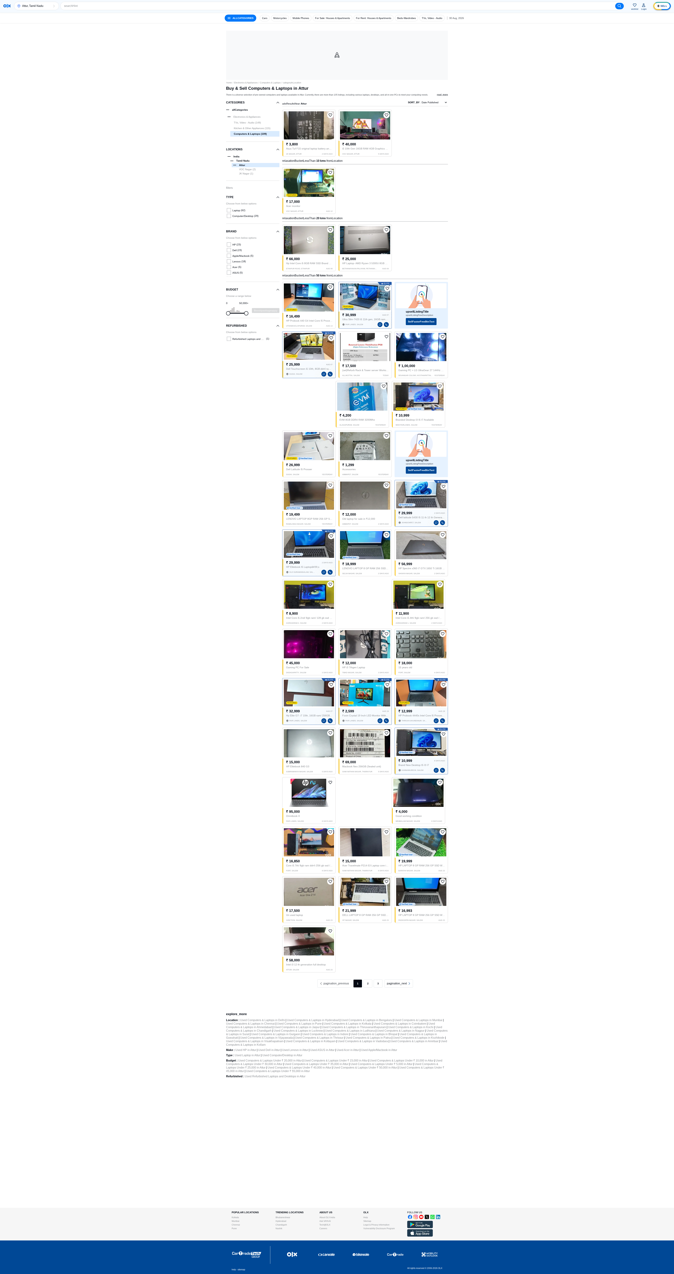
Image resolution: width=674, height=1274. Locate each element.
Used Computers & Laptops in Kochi (410, 1027)
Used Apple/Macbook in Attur (379, 1049)
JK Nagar (246, 173)
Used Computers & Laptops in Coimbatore (400, 1023)
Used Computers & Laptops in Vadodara (363, 1041)
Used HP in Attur (245, 1049)
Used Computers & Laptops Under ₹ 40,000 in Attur (299, 1067)
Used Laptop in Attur (247, 1055)
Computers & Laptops (270, 82)
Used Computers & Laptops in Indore (325, 1034)
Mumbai (235, 1221)
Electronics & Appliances (246, 82)
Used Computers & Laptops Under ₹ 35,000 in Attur (316, 1064)
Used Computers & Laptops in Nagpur (400, 1030)
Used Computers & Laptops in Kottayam (311, 1041)
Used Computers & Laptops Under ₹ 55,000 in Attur (278, 1071)
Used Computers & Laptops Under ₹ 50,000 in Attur (365, 1067)
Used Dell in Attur (269, 1049)
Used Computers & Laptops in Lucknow (298, 1030)
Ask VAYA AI (325, 1221)
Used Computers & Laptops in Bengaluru (366, 1020)
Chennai (236, 1225)
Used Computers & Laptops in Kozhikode (418, 1037)
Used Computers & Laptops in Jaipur (297, 1027)
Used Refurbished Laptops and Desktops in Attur (275, 1076)
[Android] (420, 1227)
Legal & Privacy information (376, 1225)
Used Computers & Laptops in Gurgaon (275, 1034)
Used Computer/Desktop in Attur (282, 1055)
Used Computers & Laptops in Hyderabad (313, 1020)
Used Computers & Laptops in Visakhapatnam (255, 1041)
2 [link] (368, 983)
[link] (399, 983)
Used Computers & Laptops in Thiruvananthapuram (354, 1027)
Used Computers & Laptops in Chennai (250, 1023)
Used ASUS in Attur (322, 1049)
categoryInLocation (292, 82)
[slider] (228, 313)
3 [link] (378, 983)
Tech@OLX (324, 1225)
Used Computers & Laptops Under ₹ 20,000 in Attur (270, 1060)
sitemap (241, 1269)
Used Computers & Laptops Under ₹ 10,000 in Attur (402, 1060)
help (234, 1269)
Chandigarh (281, 1225)
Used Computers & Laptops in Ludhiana (350, 1030)
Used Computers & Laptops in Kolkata (347, 1023)
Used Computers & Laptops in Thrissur (319, 1037)
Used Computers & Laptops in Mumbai (418, 1020)
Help (365, 1217)
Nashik (279, 1228)
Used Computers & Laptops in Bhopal (373, 1034)
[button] (53, 5)
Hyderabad (281, 1221)
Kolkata (235, 1217)
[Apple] (420, 1236)
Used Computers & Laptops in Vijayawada (266, 1037)
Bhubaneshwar (283, 1217)
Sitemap (367, 1221)
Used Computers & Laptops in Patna (368, 1037)
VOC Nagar (247, 169)
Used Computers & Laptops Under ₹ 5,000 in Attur (381, 1064)
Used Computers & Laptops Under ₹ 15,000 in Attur (336, 1060)
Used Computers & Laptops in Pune (299, 1023)
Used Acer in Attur (348, 1049)
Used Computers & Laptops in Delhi (262, 1020)
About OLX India (327, 1217)
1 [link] (357, 983)
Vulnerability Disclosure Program (379, 1228)
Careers (323, 1228)
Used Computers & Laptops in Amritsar (414, 1041)
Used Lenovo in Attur (295, 1049)
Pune (234, 1228)
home (229, 82)
